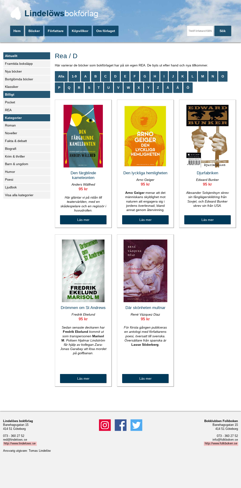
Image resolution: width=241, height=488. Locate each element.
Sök (223, 31)
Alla (61, 76)
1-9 (74, 76)
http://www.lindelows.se (20, 443)
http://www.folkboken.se (221, 443)
